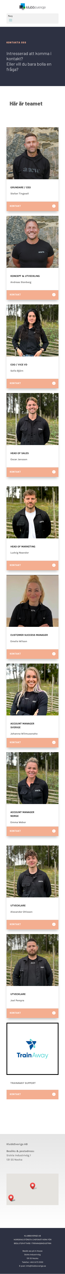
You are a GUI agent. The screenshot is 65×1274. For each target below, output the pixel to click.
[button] (33, 1186)
